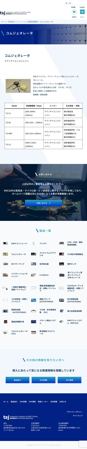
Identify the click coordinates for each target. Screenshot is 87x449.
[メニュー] (82, 11)
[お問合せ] (74, 11)
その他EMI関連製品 (75, 254)
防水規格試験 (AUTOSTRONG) (74, 300)
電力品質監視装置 (74, 311)
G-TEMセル (44, 275)
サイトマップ (77, 415)
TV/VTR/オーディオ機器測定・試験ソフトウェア (75, 288)
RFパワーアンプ (17, 264)
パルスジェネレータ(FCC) (19, 332)
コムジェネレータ (18, 254)
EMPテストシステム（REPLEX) (74, 321)
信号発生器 (44, 264)
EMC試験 (23, 401)
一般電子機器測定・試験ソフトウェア (19, 288)
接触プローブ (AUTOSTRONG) (46, 300)
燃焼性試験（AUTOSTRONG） (19, 310)
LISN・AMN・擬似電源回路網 (75, 243)
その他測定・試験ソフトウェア (19, 300)
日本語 (73, 7)
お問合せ (74, 17)
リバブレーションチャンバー (19, 274)
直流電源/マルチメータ (47, 332)
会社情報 (53, 401)
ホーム (5, 401)
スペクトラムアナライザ (48, 254)
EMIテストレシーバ (19, 243)
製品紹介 (14, 401)
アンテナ (43, 243)
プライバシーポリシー (74, 412)
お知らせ (62, 401)
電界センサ (71, 264)
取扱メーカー (43, 401)
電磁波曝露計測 (17, 321)
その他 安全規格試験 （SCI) (48, 310)
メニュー (82, 17)
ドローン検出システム (48, 321)
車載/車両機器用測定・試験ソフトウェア (48, 288)
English (82, 7)
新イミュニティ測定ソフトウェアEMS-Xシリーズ (75, 275)
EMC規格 (32, 401)
